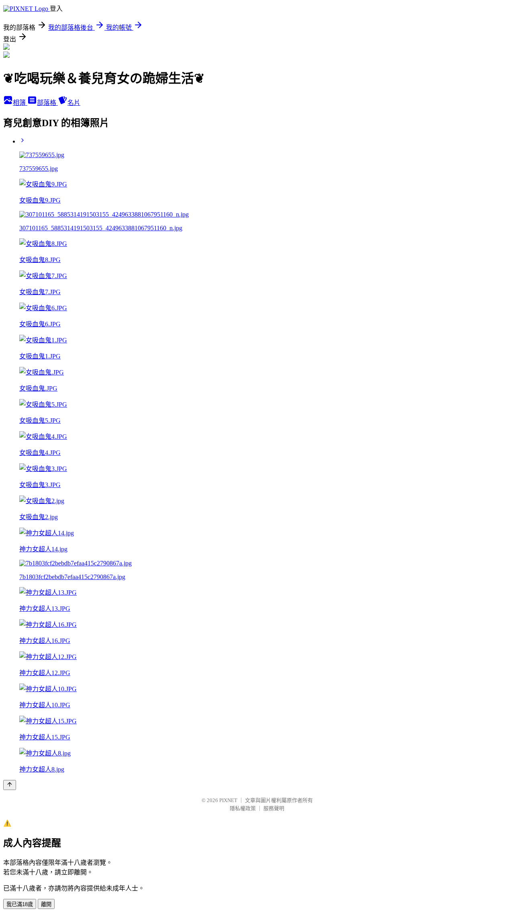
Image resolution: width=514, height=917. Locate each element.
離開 (46, 904)
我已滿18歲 (19, 904)
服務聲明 (273, 808)
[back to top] (9, 785)
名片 (73, 102)
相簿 (20, 102)
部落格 (47, 102)
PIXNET (228, 800)
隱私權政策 (243, 808)
